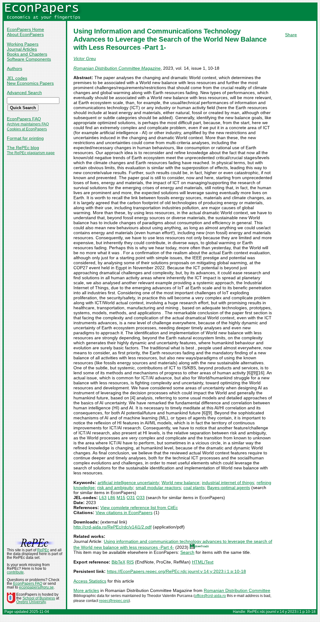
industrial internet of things (228, 482)
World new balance (180, 482)
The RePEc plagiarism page (31, 153)
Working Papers (22, 44)
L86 (111, 497)
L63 (103, 497)
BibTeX (118, 561)
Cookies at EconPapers (27, 129)
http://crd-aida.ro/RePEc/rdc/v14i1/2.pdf (112, 526)
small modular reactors (158, 487)
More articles (86, 590)
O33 (140, 497)
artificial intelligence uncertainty (128, 482)
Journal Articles (22, 49)
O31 (131, 497)
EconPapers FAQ (24, 118)
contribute (15, 572)
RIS (130, 561)
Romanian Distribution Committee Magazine (117, 68)
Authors (14, 68)
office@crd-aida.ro (210, 596)
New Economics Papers (30, 83)
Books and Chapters (27, 54)
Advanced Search (24, 92)
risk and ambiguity (115, 487)
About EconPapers (25, 34)
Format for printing (25, 138)
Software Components (29, 59)
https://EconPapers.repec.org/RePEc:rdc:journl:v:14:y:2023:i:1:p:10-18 (176, 571)
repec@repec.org (114, 601)
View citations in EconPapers (124, 512)
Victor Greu (84, 58)
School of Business (38, 598)
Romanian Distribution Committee (237, 590)
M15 (121, 497)
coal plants (194, 487)
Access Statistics (89, 581)
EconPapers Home (25, 29)
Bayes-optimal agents (228, 487)
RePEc (43, 550)
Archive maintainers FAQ (28, 124)
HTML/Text (202, 561)
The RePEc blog (23, 147)
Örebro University (31, 602)
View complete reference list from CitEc (139, 507)
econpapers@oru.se (36, 587)
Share (291, 34)
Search (187, 552)
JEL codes (17, 78)
